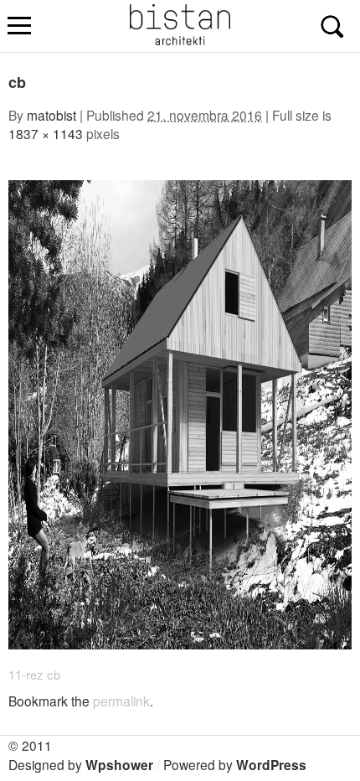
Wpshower (119, 764)
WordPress (271, 764)
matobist (51, 115)
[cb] (180, 644)
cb (53, 674)
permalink (121, 700)
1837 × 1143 (45, 133)
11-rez (26, 674)
